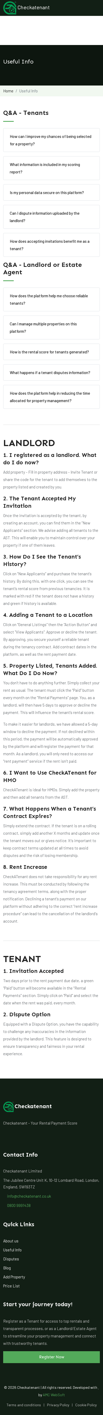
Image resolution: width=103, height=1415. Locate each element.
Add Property (14, 1276)
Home (8, 90)
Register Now (51, 1357)
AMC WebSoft (54, 1394)
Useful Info (12, 1249)
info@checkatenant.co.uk (28, 1196)
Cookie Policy (86, 1405)
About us (10, 1240)
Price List (11, 1285)
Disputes (11, 1258)
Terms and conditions (24, 1405)
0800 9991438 (18, 1205)
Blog (7, 1267)
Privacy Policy (58, 1405)
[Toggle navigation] (92, 8)
